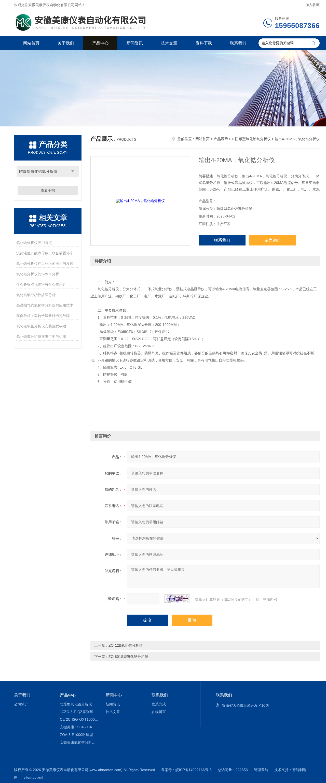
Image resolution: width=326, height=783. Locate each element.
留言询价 (273, 240)
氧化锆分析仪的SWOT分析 (37, 274)
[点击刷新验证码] (177, 598)
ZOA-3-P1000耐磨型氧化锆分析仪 (79, 735)
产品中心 (100, 43)
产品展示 (221, 139)
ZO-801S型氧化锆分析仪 (128, 657)
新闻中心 (114, 695)
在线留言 (159, 712)
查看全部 (48, 190)
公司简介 (21, 704)
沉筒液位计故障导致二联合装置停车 (44, 253)
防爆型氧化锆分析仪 (76, 704)
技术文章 (169, 43)
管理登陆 (261, 770)
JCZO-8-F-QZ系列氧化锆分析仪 (79, 712)
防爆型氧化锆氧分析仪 (38, 171)
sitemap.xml (33, 777)
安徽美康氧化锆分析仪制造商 (79, 742)
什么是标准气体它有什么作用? (40, 284)
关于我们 (66, 43)
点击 (72, 171)
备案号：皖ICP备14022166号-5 (186, 770)
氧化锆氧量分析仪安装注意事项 (41, 326)
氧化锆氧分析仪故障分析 (36, 295)
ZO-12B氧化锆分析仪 (125, 645)
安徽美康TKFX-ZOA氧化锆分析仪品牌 (79, 727)
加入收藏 (312, 5)
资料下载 (204, 43)
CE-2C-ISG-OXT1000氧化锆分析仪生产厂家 (79, 719)
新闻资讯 (135, 43)
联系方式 (159, 704)
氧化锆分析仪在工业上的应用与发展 (44, 264)
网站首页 (31, 43)
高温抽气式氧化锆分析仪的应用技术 (44, 305)
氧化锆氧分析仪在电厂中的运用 (41, 337)
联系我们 (238, 43)
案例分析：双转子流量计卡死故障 (43, 316)
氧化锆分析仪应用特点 (34, 243)
